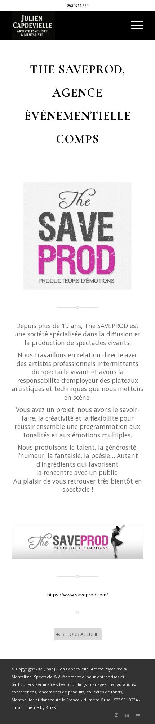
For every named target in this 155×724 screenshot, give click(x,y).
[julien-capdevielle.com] (64, 25)
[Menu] (133, 25)
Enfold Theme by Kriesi (34, 707)
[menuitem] (133, 25)
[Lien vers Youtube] (138, 715)
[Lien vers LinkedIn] (127, 715)
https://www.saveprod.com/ (77, 594)
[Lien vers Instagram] (116, 715)
